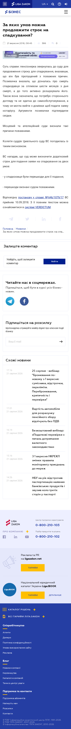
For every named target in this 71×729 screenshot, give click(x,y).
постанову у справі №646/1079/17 (41, 197)
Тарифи (33, 567)
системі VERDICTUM (38, 207)
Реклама (7, 653)
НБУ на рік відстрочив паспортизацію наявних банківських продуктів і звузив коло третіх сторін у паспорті (48, 486)
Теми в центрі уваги (13, 683)
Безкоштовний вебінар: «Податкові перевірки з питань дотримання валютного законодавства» (48, 438)
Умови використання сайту (17, 647)
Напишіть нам (10, 703)
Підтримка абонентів (14, 698)
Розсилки (8, 708)
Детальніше (55, 595)
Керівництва (9, 673)
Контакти (8, 713)
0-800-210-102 (48, 536)
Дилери (7, 637)
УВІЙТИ (54, 261)
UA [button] (44, 4)
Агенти (6, 632)
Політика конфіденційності (17, 642)
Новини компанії (11, 668)
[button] (5, 4)
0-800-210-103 (48, 525)
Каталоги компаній (13, 678)
